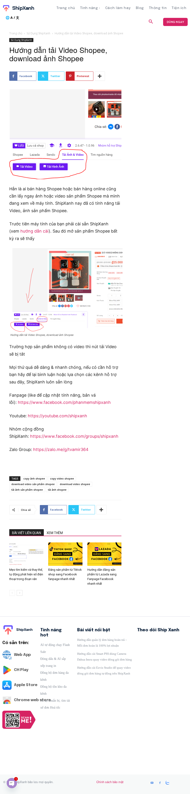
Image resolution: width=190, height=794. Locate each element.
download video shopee (75, 484)
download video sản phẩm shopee (33, 484)
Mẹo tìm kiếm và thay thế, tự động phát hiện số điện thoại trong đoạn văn (26, 574)
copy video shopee (62, 478)
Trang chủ (15, 33)
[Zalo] (168, 783)
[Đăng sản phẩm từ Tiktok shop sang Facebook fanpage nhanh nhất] (65, 554)
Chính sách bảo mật (110, 782)
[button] (150, 21)
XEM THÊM (55, 533)
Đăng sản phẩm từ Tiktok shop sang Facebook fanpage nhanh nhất (65, 574)
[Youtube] (152, 783)
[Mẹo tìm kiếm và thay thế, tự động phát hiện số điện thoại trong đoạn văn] (26, 554)
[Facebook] (160, 783)
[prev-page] (12, 593)
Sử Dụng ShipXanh (38, 33)
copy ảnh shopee (34, 478)
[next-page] (19, 593)
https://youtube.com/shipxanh (57, 415)
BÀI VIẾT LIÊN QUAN (26, 533)
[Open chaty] (12, 783)
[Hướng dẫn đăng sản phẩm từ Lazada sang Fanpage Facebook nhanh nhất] (104, 554)
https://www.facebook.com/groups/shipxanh (74, 436)
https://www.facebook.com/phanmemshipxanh (64, 402)
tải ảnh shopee (57, 489)
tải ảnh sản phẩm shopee (27, 489)
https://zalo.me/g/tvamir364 (61, 449)
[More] (100, 76)
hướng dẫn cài (34, 231)
